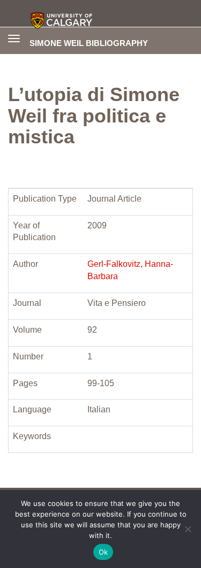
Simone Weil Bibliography (88, 43)
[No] (187, 529)
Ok (103, 552)
